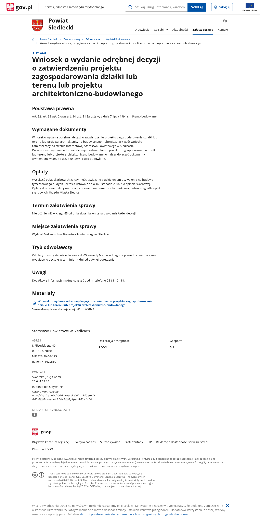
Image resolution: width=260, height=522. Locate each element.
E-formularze (93, 39)
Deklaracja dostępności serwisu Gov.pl (182, 442)
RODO (103, 347)
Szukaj (197, 7)
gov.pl (47, 432)
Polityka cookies (85, 442)
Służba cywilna (110, 442)
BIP (172, 347)
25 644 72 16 (40, 381)
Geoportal (176, 341)
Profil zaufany (134, 442)
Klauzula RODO (42, 449)
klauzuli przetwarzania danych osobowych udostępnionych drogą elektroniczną (134, 514)
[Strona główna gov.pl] (33, 39)
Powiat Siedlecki (61, 24)
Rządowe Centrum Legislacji (51, 442)
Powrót (41, 53)
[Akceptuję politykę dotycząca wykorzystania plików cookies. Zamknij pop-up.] (227, 505)
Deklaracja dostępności (114, 341)
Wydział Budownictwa (118, 39)
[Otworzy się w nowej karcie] (34, 414)
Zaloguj (225, 8)
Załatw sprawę (72, 39)
